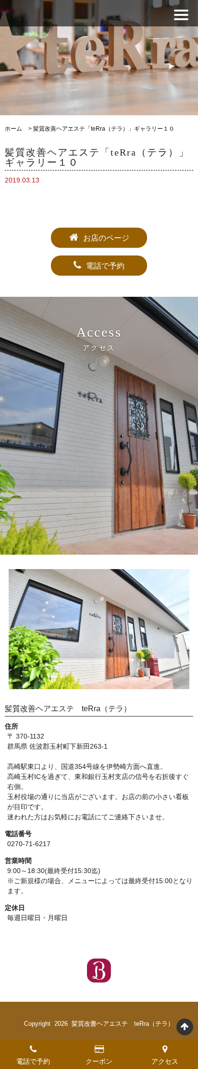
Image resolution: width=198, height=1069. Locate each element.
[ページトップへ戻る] (184, 1027)
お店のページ (106, 238)
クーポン (99, 1061)
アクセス (164, 1061)
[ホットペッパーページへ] (99, 971)
